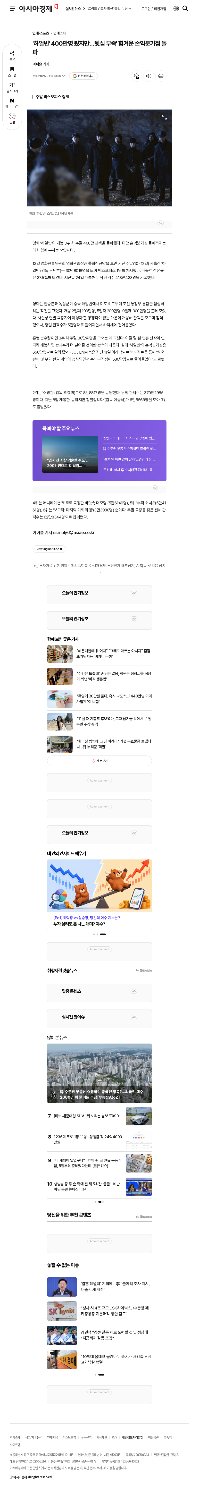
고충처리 (169, 1437)
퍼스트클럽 (69, 1437)
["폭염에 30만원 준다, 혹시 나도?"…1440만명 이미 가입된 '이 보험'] (60, 707)
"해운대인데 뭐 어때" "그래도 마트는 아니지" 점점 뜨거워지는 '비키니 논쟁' (113, 654)
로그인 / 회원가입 (153, 8)
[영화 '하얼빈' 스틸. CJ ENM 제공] (99, 158)
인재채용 (52, 1437)
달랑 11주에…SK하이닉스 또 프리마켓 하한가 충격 (115, 1335)
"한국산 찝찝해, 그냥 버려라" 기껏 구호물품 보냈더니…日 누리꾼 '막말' (113, 744)
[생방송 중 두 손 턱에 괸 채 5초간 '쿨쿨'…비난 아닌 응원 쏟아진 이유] (139, 1195)
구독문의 (86, 1437)
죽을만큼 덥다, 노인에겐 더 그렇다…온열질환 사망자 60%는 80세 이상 (115, 1311)
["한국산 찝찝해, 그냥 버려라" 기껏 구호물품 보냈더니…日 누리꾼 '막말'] (60, 752)
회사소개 (15, 1437)
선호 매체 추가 (86, 76)
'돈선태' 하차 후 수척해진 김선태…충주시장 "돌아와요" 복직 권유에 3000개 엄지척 (130, 470)
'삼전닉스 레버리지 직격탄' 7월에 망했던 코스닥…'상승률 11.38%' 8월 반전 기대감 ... (130, 438)
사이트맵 (15, 1444)
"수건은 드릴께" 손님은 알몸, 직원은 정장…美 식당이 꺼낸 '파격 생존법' (113, 676)
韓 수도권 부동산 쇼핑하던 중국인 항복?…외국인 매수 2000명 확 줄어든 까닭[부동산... (130, 449)
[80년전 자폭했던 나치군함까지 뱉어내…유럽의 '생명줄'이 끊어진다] (62, 1368)
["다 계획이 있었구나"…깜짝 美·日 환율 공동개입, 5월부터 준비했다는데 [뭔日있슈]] (139, 1171)
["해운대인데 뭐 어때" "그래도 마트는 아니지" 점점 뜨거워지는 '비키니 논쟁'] (60, 661)
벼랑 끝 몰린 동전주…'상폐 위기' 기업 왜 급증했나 (116, 1286)
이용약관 (153, 1437)
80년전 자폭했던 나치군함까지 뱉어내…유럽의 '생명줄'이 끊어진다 (116, 1359)
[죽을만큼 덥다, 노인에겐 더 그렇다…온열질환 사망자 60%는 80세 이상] (62, 1320)
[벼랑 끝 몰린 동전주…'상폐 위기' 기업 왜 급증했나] (62, 1295)
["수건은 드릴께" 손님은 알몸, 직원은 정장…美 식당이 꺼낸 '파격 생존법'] (60, 684)
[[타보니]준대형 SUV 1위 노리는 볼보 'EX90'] (139, 1124)
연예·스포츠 (41, 33)
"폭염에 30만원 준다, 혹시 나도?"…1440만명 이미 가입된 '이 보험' (114, 699)
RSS (114, 1437)
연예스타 (59, 33)
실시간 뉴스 (73, 8)
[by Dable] (144, 1217)
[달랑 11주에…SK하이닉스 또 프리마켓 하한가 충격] (62, 1344)
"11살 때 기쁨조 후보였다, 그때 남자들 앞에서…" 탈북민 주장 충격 (114, 721)
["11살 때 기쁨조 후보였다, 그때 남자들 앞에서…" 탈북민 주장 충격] (60, 729)
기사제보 (101, 1437)
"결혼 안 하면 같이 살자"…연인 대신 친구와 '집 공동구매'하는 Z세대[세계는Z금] (130, 459)
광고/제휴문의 (33, 1437)
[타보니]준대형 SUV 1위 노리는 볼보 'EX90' (87, 1116)
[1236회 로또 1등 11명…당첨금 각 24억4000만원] (139, 1148)
